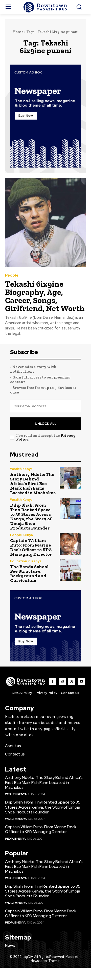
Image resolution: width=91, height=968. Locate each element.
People (11, 275)
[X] (71, 681)
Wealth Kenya (21, 469)
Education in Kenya (25, 561)
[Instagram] (62, 681)
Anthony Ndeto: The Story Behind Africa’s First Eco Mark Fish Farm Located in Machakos (33, 483)
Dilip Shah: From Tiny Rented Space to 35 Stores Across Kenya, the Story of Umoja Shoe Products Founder (31, 516)
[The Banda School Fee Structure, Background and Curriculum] (70, 570)
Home (18, 31)
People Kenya (21, 535)
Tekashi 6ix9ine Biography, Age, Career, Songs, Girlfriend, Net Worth (45, 296)
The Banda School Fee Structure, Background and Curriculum (29, 573)
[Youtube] (81, 681)
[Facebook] (52, 681)
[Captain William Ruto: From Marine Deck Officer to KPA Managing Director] (70, 544)
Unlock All (45, 423)
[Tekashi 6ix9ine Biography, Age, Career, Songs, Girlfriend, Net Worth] (45, 222)
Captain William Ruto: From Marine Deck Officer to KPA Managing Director (31, 547)
